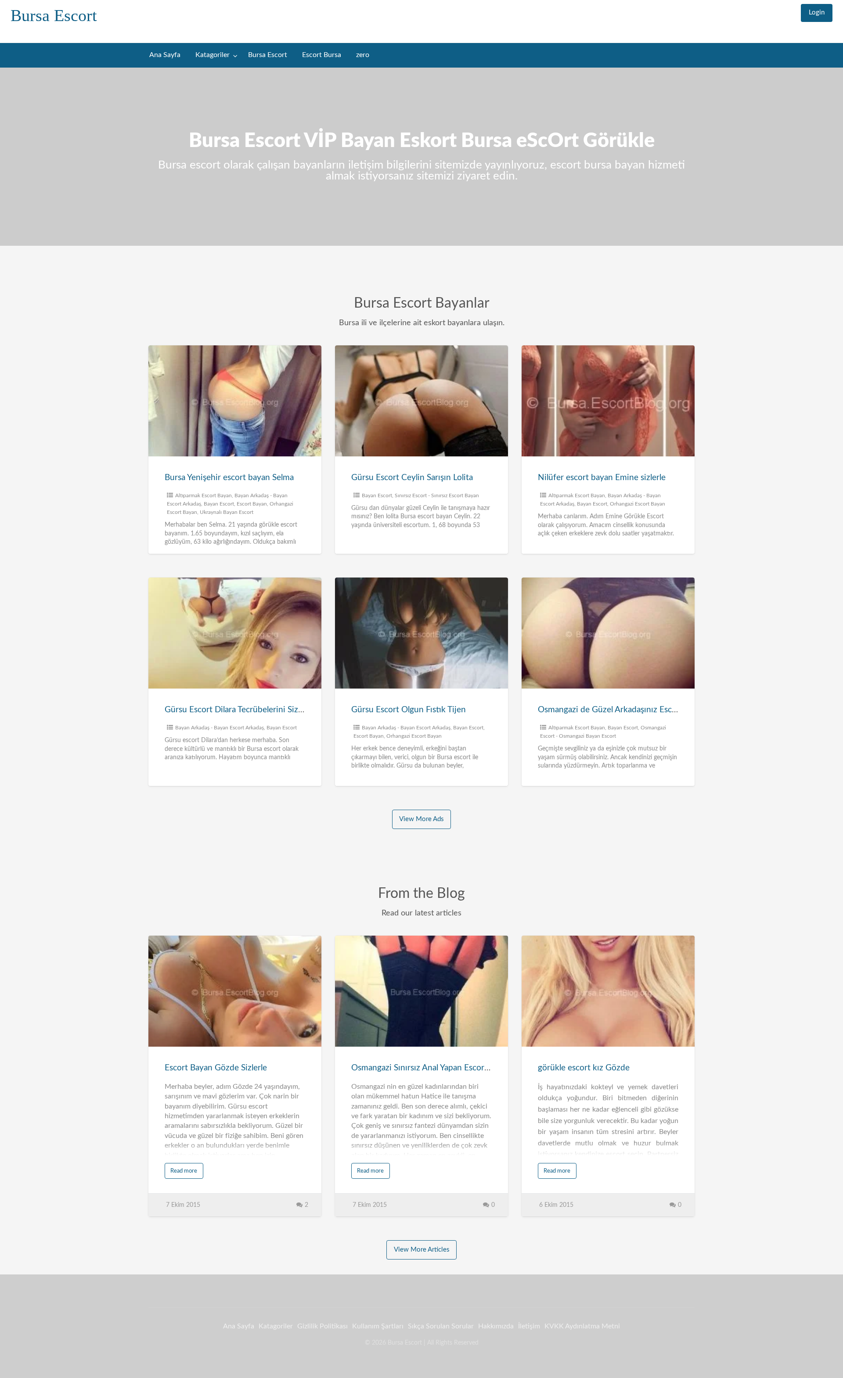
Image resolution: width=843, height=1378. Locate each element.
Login (817, 12)
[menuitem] (816, 13)
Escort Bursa (321, 55)
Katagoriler (212, 55)
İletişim (529, 1326)
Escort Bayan (252, 503)
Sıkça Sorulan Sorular (441, 1326)
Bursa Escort (54, 15)
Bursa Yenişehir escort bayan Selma (229, 478)
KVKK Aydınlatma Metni (582, 1326)
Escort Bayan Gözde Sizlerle (216, 1068)
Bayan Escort (219, 503)
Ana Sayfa (164, 55)
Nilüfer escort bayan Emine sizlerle (602, 478)
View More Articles (422, 1249)
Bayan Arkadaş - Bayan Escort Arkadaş (219, 727)
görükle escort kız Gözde (584, 1068)
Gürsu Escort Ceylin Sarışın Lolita (412, 478)
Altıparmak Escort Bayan (203, 495)
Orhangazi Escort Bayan (637, 503)
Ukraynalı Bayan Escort (226, 512)
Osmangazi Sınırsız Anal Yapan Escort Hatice (432, 1068)
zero (362, 55)
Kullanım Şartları (377, 1326)
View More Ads (421, 819)
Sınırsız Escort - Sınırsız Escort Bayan (437, 495)
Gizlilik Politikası (322, 1326)
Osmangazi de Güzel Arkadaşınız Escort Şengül (624, 710)
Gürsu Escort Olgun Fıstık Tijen (408, 710)
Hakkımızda (496, 1326)
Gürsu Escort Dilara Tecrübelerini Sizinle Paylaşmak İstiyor (271, 710)
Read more (183, 1170)
